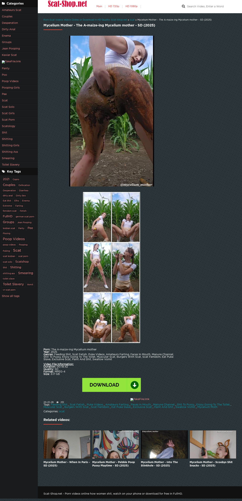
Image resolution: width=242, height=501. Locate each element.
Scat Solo (8, 107)
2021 (6, 179)
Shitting (7, 139)
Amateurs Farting (117, 405)
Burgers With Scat (76, 407)
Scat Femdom (100, 407)
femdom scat (10, 211)
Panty (5, 68)
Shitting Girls (10, 145)
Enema (6, 36)
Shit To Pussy (185, 405)
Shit (4, 133)
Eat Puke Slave (121, 407)
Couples (7, 16)
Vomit (30, 285)
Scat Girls (8, 113)
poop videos (9, 245)
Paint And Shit (163, 407)
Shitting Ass (10, 152)
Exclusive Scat (142, 407)
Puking (6, 251)
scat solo (7, 262)
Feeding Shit (59, 405)
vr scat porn (9, 290)
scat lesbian (9, 256)
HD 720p (113, 6)
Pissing (6, 233)
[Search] (183, 6)
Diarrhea (23, 191)
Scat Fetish (77, 405)
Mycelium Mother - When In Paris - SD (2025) (66, 464)
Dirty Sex (21, 196)
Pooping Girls (11, 88)
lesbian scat (9, 228)
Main (99, 6)
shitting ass (9, 273)
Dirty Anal (8, 29)
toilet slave (9, 279)
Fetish (23, 211)
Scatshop (22, 262)
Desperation (10, 23)
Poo (4, 75)
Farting (19, 206)
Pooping (23, 245)
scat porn (23, 256)
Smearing (8, 158)
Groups (7, 42)
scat (62, 411)
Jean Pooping (11, 49)
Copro (16, 179)
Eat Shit (7, 201)
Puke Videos (95, 405)
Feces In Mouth (141, 405)
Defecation (24, 185)
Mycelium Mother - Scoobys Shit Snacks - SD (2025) (211, 464)
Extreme (7, 206)
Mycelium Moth (207, 407)
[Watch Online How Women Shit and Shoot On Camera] (67, 6)
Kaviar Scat (9, 55)
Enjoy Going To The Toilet (213, 405)
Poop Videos (10, 81)
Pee (4, 94)
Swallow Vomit (185, 407)
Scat (5, 100)
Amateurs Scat (11, 10)
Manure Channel (164, 405)
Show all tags (10, 296)
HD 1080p (132, 6)
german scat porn (25, 217)
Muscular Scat (52, 407)
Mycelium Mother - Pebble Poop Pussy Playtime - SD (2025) (113, 464)
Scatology (8, 126)
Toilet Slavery (10, 165)
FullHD (7, 216)
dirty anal (8, 196)
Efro (16, 201)
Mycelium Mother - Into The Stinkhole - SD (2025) (159, 464)
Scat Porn (8, 120)
